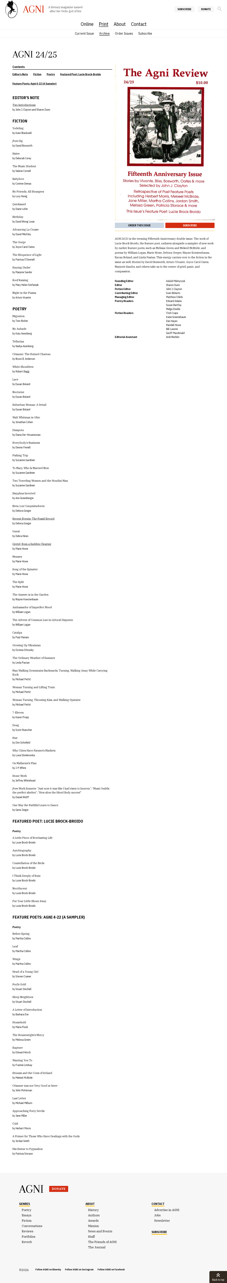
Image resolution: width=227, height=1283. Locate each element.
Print (103, 24)
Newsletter (162, 1221)
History (93, 1210)
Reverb (27, 1242)
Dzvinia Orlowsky (24, 650)
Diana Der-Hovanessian (28, 434)
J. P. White (20, 768)
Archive (104, 33)
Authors (94, 1215)
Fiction (37, 74)
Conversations (32, 1226)
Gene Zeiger (22, 809)
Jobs (157, 1215)
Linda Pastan (22, 662)
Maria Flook (21, 1027)
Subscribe (184, 9)
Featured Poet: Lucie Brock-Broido (80, 74)
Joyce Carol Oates (25, 247)
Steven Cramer (23, 976)
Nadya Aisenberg (24, 346)
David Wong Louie (25, 221)
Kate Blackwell (23, 133)
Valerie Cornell (23, 171)
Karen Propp (22, 717)
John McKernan (23, 1090)
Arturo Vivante (23, 297)
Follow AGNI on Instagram (79, 1269)
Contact (139, 24)
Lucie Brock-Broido (25, 842)
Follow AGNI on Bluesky (48, 1269)
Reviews (27, 1231)
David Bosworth (23, 145)
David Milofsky (23, 234)
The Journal (97, 1247)
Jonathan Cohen (24, 422)
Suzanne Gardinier (25, 460)
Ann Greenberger (24, 498)
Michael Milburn (23, 1103)
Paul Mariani (22, 637)
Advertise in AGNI (166, 1210)
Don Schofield (22, 742)
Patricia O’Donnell (25, 259)
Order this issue (139, 225)
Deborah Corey (23, 158)
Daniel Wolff (22, 797)
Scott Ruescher (23, 730)
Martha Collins (23, 938)
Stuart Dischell (23, 989)
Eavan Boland (22, 384)
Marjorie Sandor (23, 272)
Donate (206, 9)
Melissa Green (23, 1039)
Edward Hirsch (23, 1052)
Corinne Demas (23, 183)
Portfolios (28, 1237)
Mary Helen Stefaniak (27, 284)
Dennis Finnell (23, 447)
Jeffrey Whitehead (25, 780)
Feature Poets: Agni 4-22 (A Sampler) (34, 83)
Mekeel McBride (24, 1077)
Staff (91, 1237)
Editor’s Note (20, 74)
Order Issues (124, 33)
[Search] (220, 9)
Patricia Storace (24, 1153)
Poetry (51, 74)
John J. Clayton (23, 109)
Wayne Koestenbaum (26, 599)
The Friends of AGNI (102, 1242)
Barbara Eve (22, 1014)
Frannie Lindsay (23, 1065)
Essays (26, 1215)
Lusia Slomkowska (25, 755)
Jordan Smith (22, 1141)
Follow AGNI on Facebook (111, 1269)
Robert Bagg (22, 371)
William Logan (22, 612)
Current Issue (84, 33)
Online (87, 24)
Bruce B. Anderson (25, 358)
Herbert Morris (23, 1128)
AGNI (31, 1189)
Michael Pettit (23, 679)
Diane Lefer (21, 209)
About (120, 24)
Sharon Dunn (43, 109)
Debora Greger (23, 510)
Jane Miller (21, 1115)
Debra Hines (21, 536)
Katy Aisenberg (23, 333)
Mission (93, 1226)
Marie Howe (21, 548)
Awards (93, 1221)
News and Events (100, 1231)
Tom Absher (21, 320)
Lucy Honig (21, 196)
